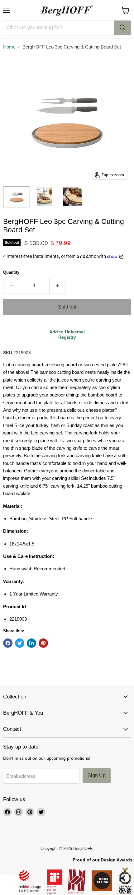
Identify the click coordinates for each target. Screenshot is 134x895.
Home (9, 46)
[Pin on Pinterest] (43, 643)
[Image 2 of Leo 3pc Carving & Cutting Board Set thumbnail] (44, 197)
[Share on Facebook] (7, 643)
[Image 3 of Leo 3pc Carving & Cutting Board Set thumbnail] (73, 197)
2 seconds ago (67, 334)
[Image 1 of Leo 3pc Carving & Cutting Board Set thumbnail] (16, 197)
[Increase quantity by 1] (57, 286)
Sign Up (97, 775)
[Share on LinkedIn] (31, 643)
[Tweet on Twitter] (19, 643)
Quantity (11, 272)
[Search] (122, 28)
